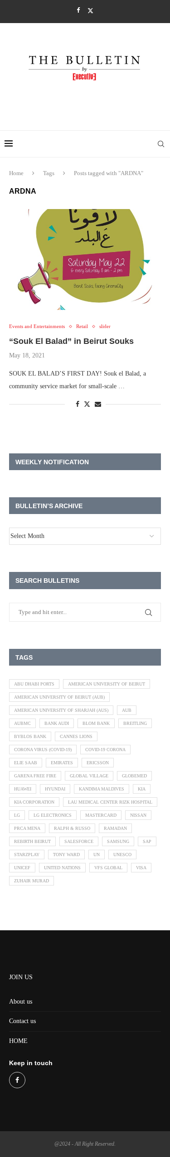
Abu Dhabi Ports (34, 683)
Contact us (22, 1021)
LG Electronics (53, 815)
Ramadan (115, 828)
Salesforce (78, 841)
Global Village (89, 775)
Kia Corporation (34, 802)
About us (20, 1001)
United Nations (62, 867)
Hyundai (55, 788)
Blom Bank (96, 723)
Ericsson (98, 762)
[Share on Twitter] (87, 404)
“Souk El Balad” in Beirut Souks (71, 341)
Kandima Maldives (101, 788)
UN (96, 854)
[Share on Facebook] (77, 404)
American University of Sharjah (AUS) (61, 710)
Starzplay (26, 854)
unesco (122, 854)
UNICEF (22, 867)
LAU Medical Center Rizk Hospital (110, 802)
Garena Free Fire (35, 775)
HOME (18, 1041)
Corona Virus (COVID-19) (43, 749)
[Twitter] (90, 10)
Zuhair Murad (31, 880)
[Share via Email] (98, 404)
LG (17, 815)
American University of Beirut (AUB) (59, 697)
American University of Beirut (106, 683)
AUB (126, 710)
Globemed (134, 775)
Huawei (22, 788)
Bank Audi (56, 723)
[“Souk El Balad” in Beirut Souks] (85, 259)
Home (16, 173)
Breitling (135, 723)
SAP (147, 841)
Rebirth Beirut (32, 841)
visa (141, 867)
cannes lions (76, 736)
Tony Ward (66, 854)
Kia (142, 788)
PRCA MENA (27, 828)
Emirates (62, 762)
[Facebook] (78, 10)
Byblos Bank (30, 736)
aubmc (22, 723)
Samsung (118, 841)
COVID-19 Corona (105, 749)
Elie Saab (25, 762)
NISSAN (138, 815)
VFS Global (108, 867)
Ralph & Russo (72, 828)
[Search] (160, 144)
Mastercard (101, 815)
